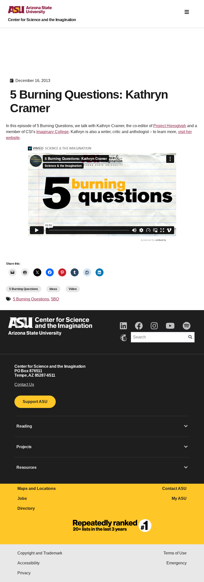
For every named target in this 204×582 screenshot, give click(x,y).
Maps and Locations (36, 488)
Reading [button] (24, 426)
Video (73, 289)
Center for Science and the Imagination (42, 20)
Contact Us (24, 384)
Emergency (176, 563)
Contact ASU (174, 488)
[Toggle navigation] (187, 12)
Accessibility (28, 563)
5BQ (55, 299)
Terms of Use (175, 553)
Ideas (53, 289)
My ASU (179, 498)
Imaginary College (52, 132)
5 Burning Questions (23, 289)
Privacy (24, 573)
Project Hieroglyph (169, 126)
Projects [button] (24, 447)
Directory (26, 508)
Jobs (22, 498)
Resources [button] (26, 467)
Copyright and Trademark (39, 553)
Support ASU (35, 402)
